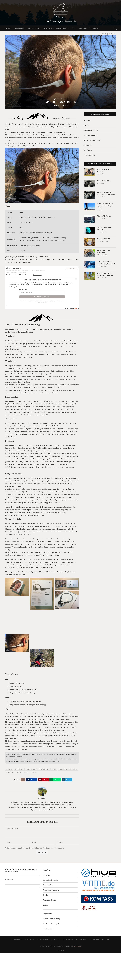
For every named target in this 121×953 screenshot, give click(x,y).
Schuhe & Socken (19, 28)
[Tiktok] (105, 34)
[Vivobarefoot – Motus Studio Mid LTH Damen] (89, 276)
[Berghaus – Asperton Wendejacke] (89, 230)
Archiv (45, 905)
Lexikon (46, 895)
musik (19, 772)
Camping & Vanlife (47, 28)
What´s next (47, 870)
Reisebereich (82, 28)
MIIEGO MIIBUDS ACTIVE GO (103, 251)
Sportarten (88, 145)
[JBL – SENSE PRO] (89, 242)
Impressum (47, 914)
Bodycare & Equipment (62, 28)
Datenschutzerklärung (50, 300)
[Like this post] (23, 779)
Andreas (56, 105)
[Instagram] (103, 34)
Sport (73, 28)
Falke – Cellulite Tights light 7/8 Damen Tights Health (105, 206)
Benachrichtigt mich (42, 297)
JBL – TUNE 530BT (104, 181)
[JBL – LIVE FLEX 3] (89, 219)
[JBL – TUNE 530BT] (89, 183)
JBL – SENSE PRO (103, 239)
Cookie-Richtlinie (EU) (51, 924)
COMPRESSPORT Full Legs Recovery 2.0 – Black (106, 263)
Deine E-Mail (23, 289)
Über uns (46, 875)
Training (34, 772)
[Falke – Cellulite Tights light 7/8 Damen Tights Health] (89, 206)
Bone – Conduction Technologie (37, 769)
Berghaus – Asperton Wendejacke (104, 228)
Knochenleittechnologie (68, 769)
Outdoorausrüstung (33, 28)
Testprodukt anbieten (51, 890)
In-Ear (54, 769)
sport (26, 772)
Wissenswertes (94, 28)
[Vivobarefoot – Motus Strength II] (89, 172)
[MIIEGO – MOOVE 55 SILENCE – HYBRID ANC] (89, 195)
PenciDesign (77, 946)
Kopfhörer (10, 772)
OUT (77, 308)
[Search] (115, 28)
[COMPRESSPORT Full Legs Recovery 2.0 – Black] (89, 264)
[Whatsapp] (99, 34)
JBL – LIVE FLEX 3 (104, 216)
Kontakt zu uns (48, 929)
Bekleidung (8, 28)
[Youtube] (111, 34)
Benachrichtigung (72, 268)
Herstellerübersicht (50, 880)
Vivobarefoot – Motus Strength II (104, 170)
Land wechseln (16, 272)
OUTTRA (61, 300)
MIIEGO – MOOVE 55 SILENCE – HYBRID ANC (106, 193)
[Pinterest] (109, 34)
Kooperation (48, 885)
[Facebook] (101, 34)
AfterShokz (19, 769)
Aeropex (9, 769)
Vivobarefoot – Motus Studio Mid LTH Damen (105, 274)
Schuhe (86, 125)
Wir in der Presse (49, 900)
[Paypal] (114, 34)
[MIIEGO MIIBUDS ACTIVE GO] (89, 253)
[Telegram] (107, 34)
